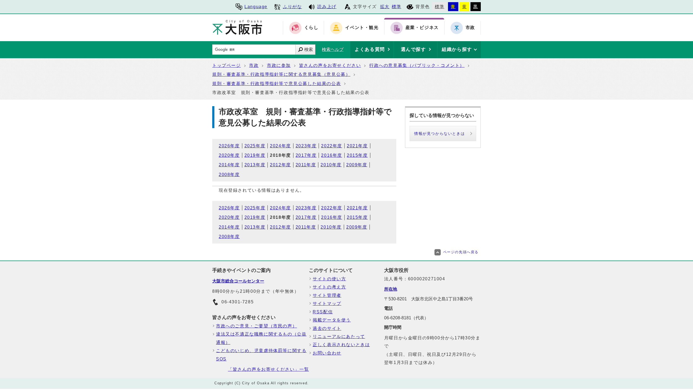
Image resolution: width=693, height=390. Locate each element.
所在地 (390, 289)
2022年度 (331, 146)
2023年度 (306, 146)
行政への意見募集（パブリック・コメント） (417, 65)
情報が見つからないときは (439, 133)
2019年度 (255, 155)
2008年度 (229, 174)
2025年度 (255, 146)
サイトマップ (327, 303)
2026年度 (229, 146)
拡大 (385, 6)
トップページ (226, 65)
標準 (396, 6)
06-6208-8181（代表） (406, 318)
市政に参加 (279, 65)
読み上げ (326, 6)
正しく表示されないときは (341, 344)
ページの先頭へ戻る (461, 252)
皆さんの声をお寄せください (330, 65)
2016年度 (331, 155)
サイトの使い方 (329, 279)
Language (255, 6)
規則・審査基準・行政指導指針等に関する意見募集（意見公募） (281, 74)
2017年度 (306, 155)
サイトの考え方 (329, 287)
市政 (254, 65)
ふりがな (292, 6)
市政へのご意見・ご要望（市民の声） (256, 326)
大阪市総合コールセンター (238, 281)
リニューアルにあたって (339, 336)
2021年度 (357, 146)
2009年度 (356, 164)
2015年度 (357, 155)
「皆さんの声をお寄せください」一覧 (268, 369)
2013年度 (255, 164)
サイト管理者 (327, 295)
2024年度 (280, 146)
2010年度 (331, 164)
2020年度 (229, 155)
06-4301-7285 (237, 302)
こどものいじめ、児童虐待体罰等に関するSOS (261, 354)
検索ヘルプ (333, 49)
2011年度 (306, 164)
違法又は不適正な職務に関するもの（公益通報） (261, 338)
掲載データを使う (332, 320)
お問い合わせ (327, 353)
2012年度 (280, 164)
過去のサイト (327, 328)
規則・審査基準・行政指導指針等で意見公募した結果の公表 (276, 83)
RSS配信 (323, 312)
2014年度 (229, 164)
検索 (308, 49)
